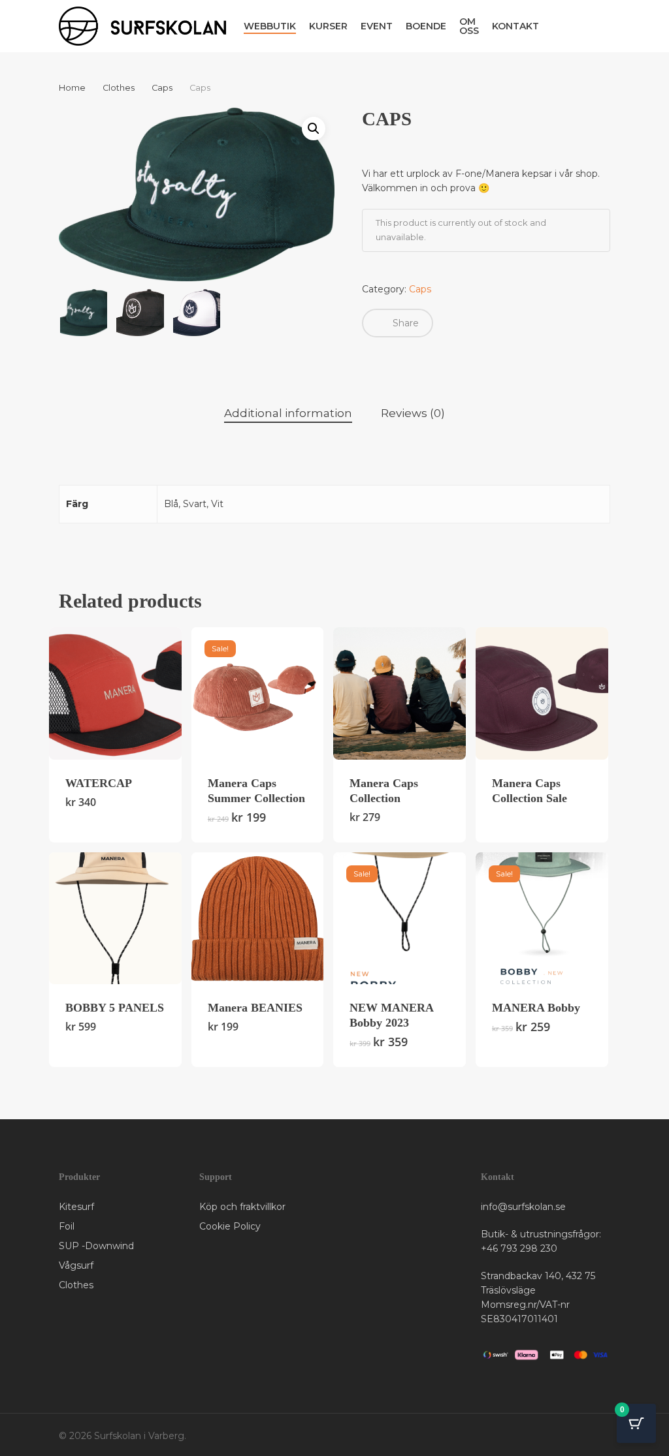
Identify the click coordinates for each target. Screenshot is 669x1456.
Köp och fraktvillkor (242, 1207)
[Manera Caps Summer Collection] (257, 693)
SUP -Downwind (96, 1246)
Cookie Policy (230, 1226)
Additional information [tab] (288, 413)
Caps (162, 88)
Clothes (119, 88)
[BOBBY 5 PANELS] (115, 918)
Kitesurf (76, 1207)
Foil (66, 1226)
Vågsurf (76, 1265)
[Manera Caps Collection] (399, 693)
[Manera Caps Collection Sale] (542, 693)
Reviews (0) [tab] (413, 413)
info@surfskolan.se (523, 1207)
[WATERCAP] (115, 693)
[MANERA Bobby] (542, 918)
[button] (313, 128)
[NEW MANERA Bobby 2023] (399, 918)
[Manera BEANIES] (257, 918)
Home (72, 88)
